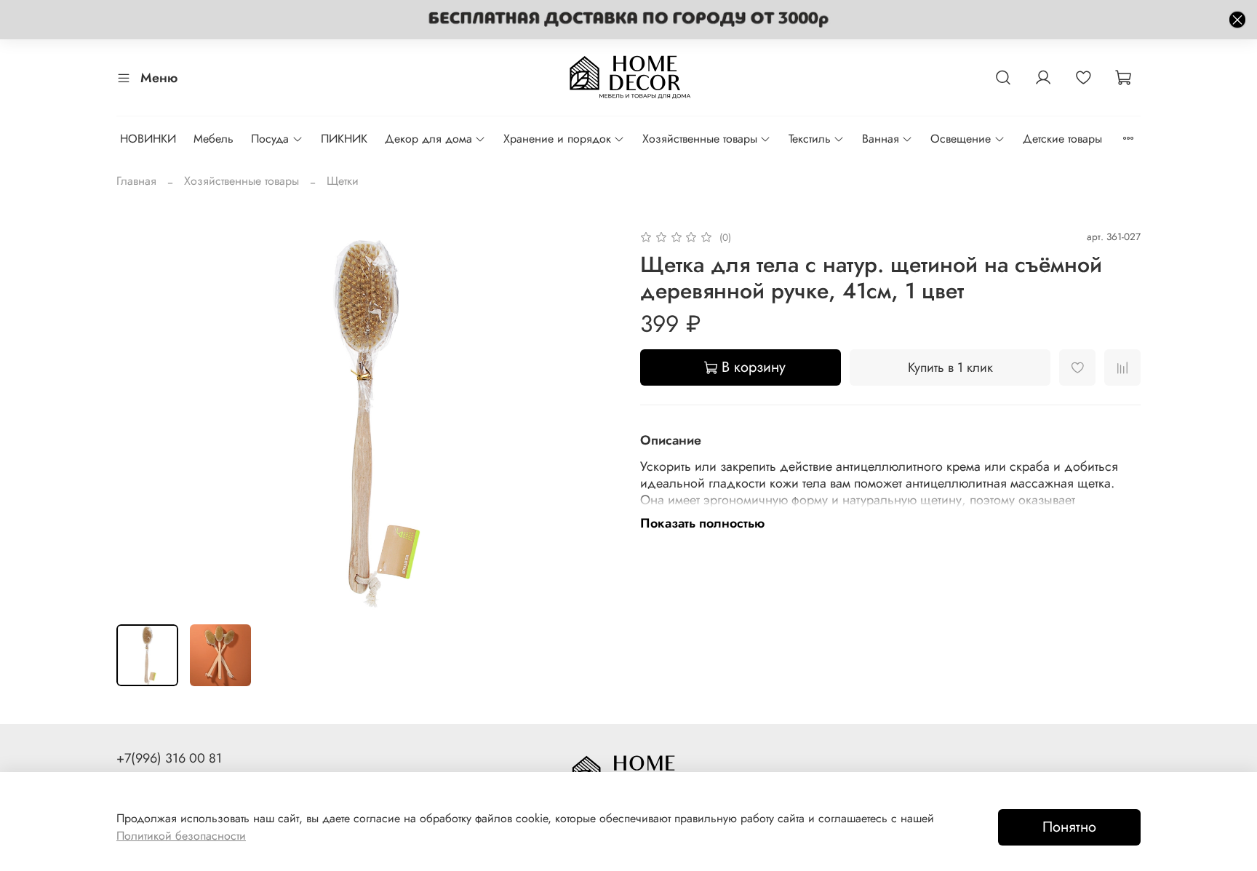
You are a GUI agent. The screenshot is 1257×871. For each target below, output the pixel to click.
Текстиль (810, 138)
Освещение (960, 138)
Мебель (213, 138)
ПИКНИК (344, 138)
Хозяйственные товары (699, 138)
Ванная (880, 138)
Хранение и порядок (557, 138)
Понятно (1069, 827)
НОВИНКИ (148, 138)
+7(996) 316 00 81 (169, 758)
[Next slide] (593, 420)
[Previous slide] (139, 420)
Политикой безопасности (181, 835)
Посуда (270, 138)
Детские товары (1062, 138)
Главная (136, 180)
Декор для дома (428, 138)
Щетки (343, 180)
